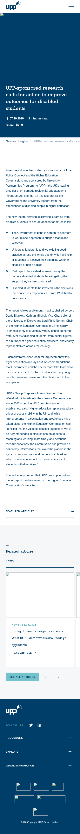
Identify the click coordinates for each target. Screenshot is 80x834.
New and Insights (17, 141)
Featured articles (20, 511)
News (10, 561)
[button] (57, 677)
